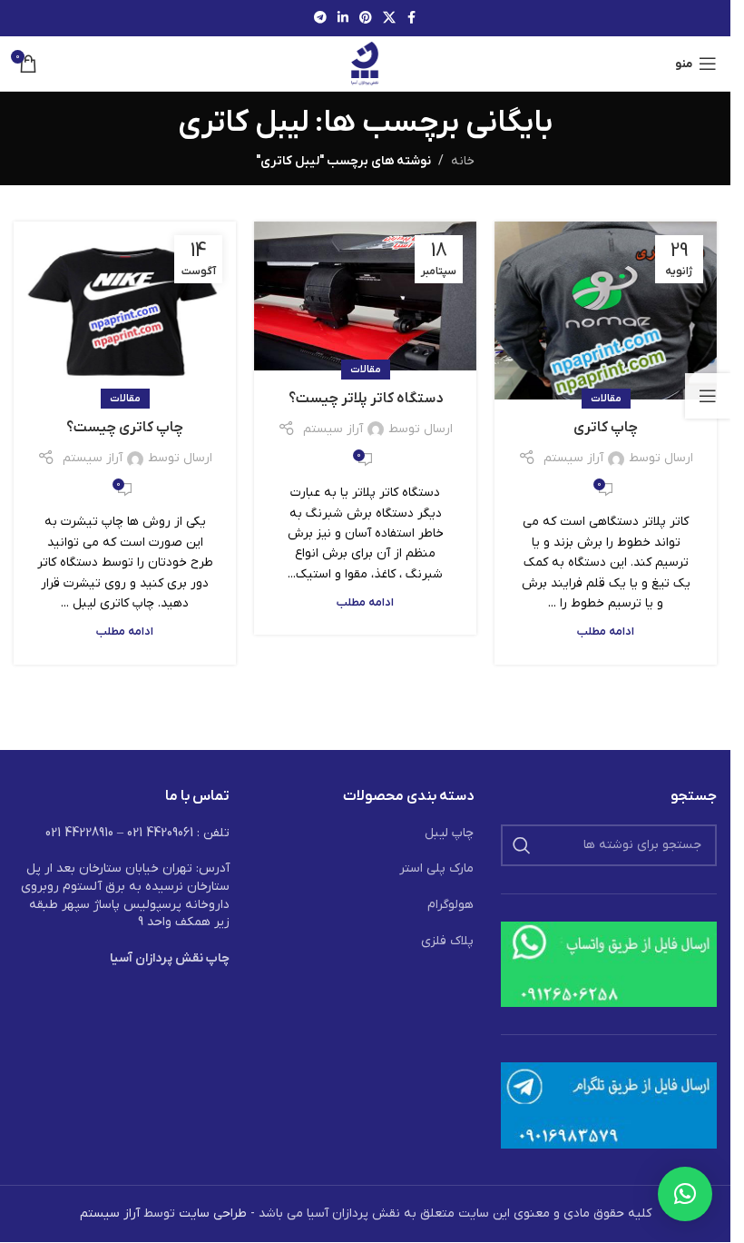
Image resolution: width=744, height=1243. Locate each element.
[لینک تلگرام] (320, 18)
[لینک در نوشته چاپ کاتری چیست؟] (125, 311)
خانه (463, 161)
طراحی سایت (213, 1213)
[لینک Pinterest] (365, 18)
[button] (685, 1194)
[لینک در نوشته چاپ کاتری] (605, 311)
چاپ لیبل (449, 833)
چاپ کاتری (605, 428)
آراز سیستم (573, 458)
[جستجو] (522, 845)
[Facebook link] (412, 18)
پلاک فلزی (447, 941)
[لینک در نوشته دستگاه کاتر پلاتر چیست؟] (365, 296)
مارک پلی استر (436, 868)
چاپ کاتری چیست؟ (124, 428)
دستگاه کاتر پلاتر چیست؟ (366, 399)
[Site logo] (365, 63)
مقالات (606, 398)
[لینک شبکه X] (389, 18)
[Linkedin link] (343, 18)
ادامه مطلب (605, 632)
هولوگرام (450, 904)
